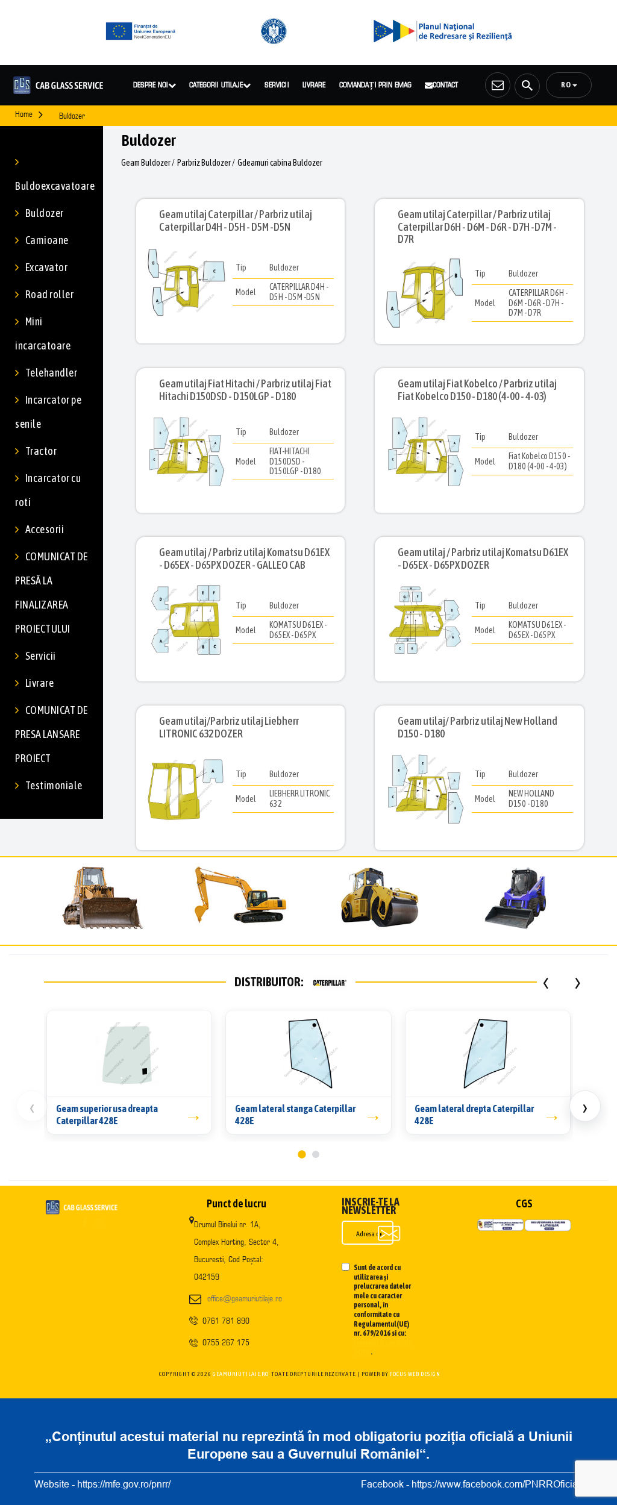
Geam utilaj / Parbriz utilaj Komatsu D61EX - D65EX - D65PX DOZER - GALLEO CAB (244, 558)
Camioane (47, 240)
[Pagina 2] (315, 1154)
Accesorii (44, 529)
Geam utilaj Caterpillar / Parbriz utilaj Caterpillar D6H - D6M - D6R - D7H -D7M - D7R (477, 226)
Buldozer (44, 213)
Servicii (277, 84)
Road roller (49, 294)
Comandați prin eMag (375, 84)
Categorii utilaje (216, 84)
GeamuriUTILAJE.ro (241, 1374)
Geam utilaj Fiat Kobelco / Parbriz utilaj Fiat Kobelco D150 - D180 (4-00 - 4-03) (477, 389)
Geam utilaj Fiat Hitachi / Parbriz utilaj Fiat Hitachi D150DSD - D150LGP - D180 (245, 389)
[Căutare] (527, 86)
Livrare (314, 84)
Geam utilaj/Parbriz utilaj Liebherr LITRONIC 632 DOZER (229, 727)
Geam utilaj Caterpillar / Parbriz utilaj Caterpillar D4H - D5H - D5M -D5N (235, 220)
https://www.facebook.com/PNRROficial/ (497, 1484)
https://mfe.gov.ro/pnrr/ (124, 1484)
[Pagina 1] (301, 1154)
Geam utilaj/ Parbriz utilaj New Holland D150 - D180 (477, 727)
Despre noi (150, 84)
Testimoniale (54, 785)
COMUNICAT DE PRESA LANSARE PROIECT (51, 734)
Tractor (41, 451)
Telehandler (51, 372)
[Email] (497, 85)
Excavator (46, 267)
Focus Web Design (415, 1374)
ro (566, 84)
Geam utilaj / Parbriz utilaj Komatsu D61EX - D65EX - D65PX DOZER (483, 558)
